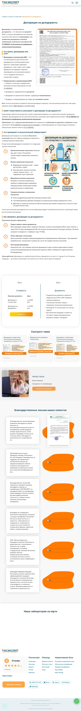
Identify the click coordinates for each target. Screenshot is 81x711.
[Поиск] (72, 3)
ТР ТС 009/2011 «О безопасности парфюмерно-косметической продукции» (17, 44)
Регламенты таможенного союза (64, 661)
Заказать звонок (13, 685)
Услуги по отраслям (14, 16)
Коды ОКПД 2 (59, 669)
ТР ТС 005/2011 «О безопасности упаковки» (25, 125)
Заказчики (32, 664)
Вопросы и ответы (47, 661)
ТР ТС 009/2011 (28, 127)
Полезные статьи (47, 664)
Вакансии (31, 672)
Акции (44, 669)
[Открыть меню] (77, 3)
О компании (32, 661)
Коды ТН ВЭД (59, 672)
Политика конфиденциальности (40, 700)
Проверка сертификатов (62, 667)
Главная (4, 16)
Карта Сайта (7, 676)
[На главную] (10, 2)
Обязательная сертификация (63, 664)
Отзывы (31, 669)
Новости (31, 667)
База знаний (45, 667)
